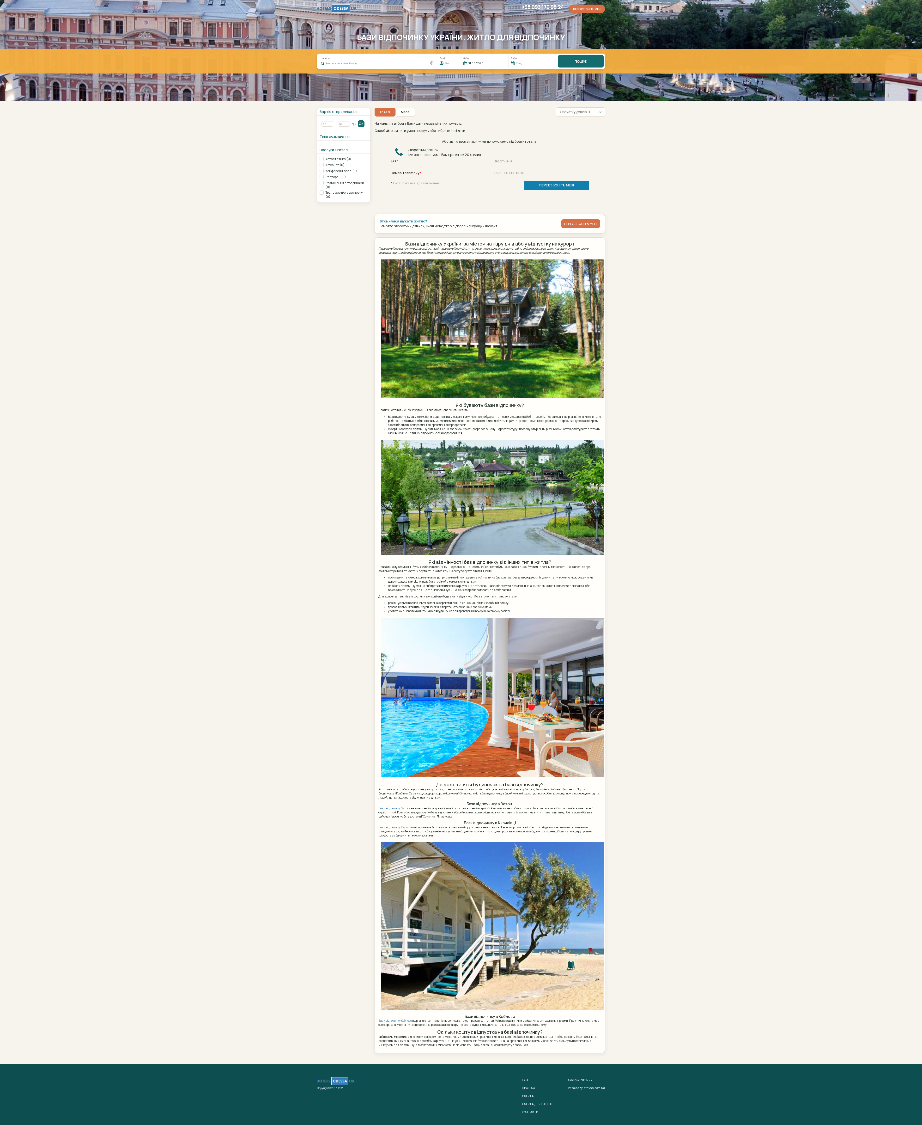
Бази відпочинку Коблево (395, 1021)
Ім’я (393, 161)
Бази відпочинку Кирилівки (396, 827)
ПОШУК (581, 61)
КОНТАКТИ (530, 1112)
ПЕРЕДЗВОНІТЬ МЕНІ (556, 185)
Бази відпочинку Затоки (394, 808)
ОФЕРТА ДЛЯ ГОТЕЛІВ (537, 1104)
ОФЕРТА (528, 1096)
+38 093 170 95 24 (543, 7)
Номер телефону (405, 173)
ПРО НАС (528, 1088)
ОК (361, 123)
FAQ (525, 1080)
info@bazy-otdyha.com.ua (586, 1088)
